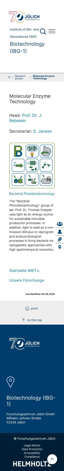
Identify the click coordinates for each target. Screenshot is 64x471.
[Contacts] (59, 224)
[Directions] (59, 247)
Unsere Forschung (25, 280)
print (34, 308)
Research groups (20, 77)
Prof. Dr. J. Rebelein (25, 118)
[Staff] (59, 231)
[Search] (43, 31)
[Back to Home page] (26, 17)
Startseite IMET (23, 270)
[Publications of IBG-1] (59, 239)
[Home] (9, 77)
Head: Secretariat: (30, 123)
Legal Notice (32, 445)
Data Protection (32, 449)
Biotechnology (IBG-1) (27, 47)
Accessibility (32, 453)
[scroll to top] (52, 459)
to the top (34, 320)
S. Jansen (42, 131)
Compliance (32, 456)
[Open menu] (52, 31)
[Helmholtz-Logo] (32, 465)
